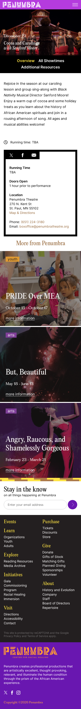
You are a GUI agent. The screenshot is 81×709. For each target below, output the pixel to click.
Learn (9, 531)
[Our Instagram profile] (18, 692)
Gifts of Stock (52, 557)
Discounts (49, 532)
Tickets (47, 528)
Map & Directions (22, 213)
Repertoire (50, 608)
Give (46, 546)
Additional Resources (40, 67)
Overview (26, 60)
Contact (10, 623)
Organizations (14, 537)
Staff (46, 599)
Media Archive (14, 566)
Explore (11, 555)
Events (10, 522)
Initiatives (13, 575)
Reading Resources (18, 561)
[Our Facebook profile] (12, 692)
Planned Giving (53, 565)
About (48, 583)
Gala (7, 581)
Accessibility (13, 619)
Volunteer (49, 574)
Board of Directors (56, 603)
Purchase (50, 522)
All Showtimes (51, 60)
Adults (9, 546)
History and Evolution (58, 590)
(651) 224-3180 (32, 222)
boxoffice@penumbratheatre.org (44, 226)
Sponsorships (52, 570)
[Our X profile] (5, 692)
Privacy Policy (12, 636)
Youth (8, 541)
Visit (8, 608)
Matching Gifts (53, 561)
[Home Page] (30, 657)
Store (46, 537)
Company (49, 594)
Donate (47, 552)
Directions (11, 614)
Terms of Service (37, 636)
